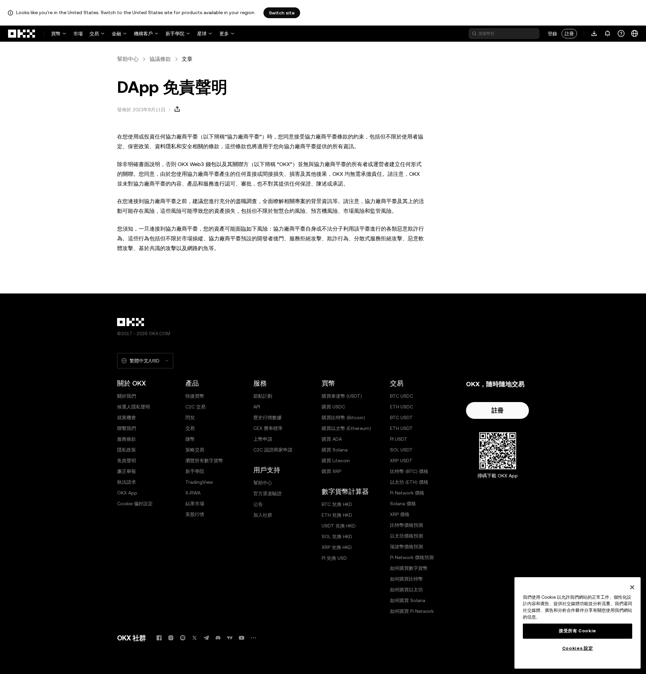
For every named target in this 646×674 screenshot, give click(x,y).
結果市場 (194, 503)
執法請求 (126, 482)
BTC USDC (401, 396)
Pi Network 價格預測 (412, 557)
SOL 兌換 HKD (337, 536)
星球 (202, 33)
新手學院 (175, 33)
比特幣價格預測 (406, 525)
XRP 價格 (399, 514)
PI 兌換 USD (334, 558)
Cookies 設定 (577, 648)
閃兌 (190, 417)
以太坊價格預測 (406, 536)
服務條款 (126, 439)
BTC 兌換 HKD (337, 504)
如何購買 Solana (407, 600)
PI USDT (398, 439)
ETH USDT (401, 428)
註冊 (569, 33)
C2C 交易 (195, 406)
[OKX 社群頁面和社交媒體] (253, 638)
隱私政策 (126, 449)
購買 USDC (333, 406)
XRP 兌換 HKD (337, 547)
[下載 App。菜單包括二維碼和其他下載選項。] (594, 34)
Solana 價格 (403, 503)
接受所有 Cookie (577, 630)
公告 (258, 504)
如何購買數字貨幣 (409, 568)
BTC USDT (401, 417)
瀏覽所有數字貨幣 (204, 460)
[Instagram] (171, 638)
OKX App (127, 492)
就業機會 (126, 417)
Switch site (282, 12)
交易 (94, 33)
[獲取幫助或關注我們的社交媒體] (621, 34)
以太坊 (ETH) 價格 (409, 482)
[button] (177, 109)
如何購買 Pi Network (412, 611)
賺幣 (190, 439)
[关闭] (632, 587)
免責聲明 (126, 460)
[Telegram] (206, 638)
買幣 (56, 33)
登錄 (552, 33)
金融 (116, 33)
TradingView (199, 482)
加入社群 (262, 515)
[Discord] (218, 638)
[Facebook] (159, 638)
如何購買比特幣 (406, 579)
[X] (194, 638)
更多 (224, 33)
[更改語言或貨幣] (634, 34)
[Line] (183, 638)
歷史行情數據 (267, 417)
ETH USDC (401, 406)
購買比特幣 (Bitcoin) (343, 417)
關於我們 (126, 396)
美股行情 (194, 514)
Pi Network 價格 (407, 492)
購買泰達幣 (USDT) (342, 396)
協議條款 (160, 59)
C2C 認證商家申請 (272, 449)
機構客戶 (143, 33)
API (256, 406)
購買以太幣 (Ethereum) (346, 428)
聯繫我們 (126, 428)
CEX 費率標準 (268, 428)
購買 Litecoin (336, 460)
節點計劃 (262, 396)
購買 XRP (331, 471)
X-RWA (193, 492)
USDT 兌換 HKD (339, 525)
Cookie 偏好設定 (135, 503)
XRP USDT (401, 460)
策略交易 (194, 449)
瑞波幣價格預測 (406, 546)
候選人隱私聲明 (133, 406)
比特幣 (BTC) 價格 (409, 471)
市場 (78, 33)
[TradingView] (230, 638)
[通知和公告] (607, 34)
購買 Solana (335, 449)
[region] (577, 623)
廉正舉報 (126, 471)
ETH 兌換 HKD (337, 515)
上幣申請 (262, 439)
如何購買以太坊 (406, 589)
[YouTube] (242, 638)
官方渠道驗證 (267, 493)
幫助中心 (128, 59)
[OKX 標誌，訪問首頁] (22, 34)
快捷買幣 (194, 396)
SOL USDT (401, 449)
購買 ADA (332, 439)
